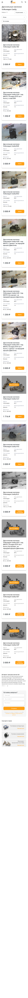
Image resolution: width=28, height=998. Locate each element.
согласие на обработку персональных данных (14, 714)
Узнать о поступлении (20, 512)
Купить (20, 64)
